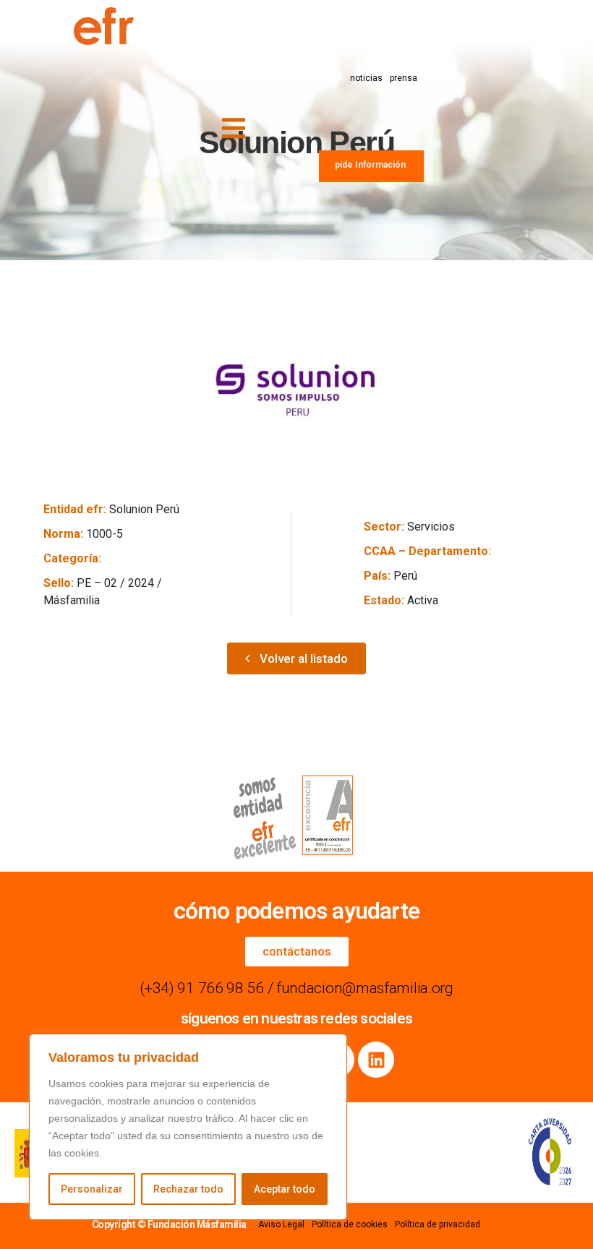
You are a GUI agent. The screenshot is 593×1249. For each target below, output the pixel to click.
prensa (403, 78)
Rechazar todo (188, 1189)
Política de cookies (350, 1224)
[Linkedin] (376, 1060)
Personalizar (92, 1189)
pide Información (370, 165)
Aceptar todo (284, 1189)
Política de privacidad (437, 1224)
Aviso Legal (281, 1224)
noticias (366, 78)
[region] (188, 1127)
